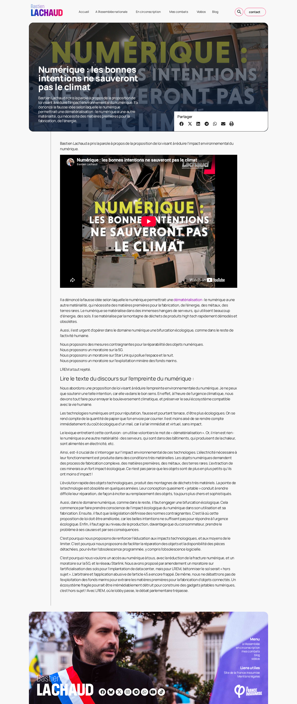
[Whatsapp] (144, 692)
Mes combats (178, 12)
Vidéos (201, 12)
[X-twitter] (119, 692)
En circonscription (148, 12)
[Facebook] (102, 692)
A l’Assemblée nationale (111, 12)
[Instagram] (128, 692)
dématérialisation (188, 299)
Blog (215, 12)
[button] (181, 124)
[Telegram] (136, 692)
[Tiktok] (161, 692)
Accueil (84, 12)
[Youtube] (153, 692)
